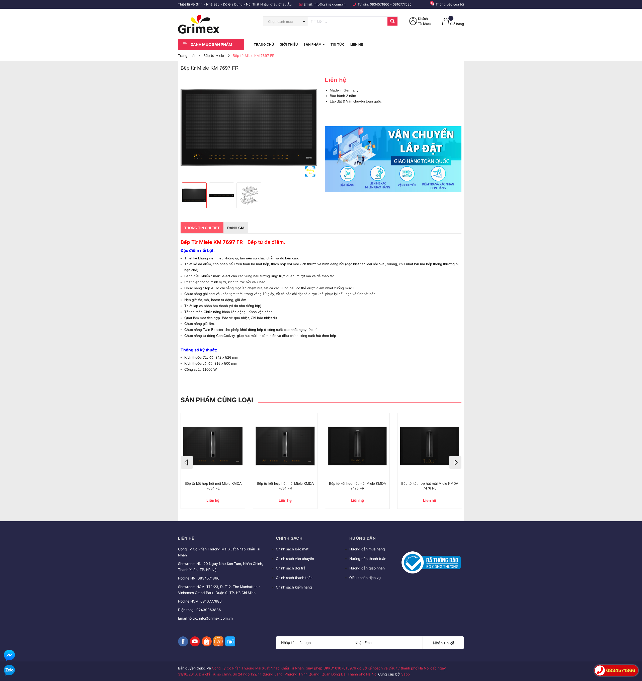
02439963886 (208, 610)
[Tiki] (230, 641)
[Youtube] (195, 641)
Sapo (405, 674)
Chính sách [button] (289, 538)
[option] (249, 127)
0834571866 (379, 4)
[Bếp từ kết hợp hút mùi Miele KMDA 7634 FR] (285, 446)
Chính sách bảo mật (292, 549)
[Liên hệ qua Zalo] (9, 670)
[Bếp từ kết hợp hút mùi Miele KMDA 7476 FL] (429, 446)
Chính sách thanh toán (294, 577)
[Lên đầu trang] (633, 656)
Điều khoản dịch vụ (365, 577)
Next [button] (455, 462)
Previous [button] (187, 462)
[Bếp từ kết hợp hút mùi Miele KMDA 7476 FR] (357, 446)
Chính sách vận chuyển (295, 558)
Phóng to (310, 172)
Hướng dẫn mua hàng (367, 549)
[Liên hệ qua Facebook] (9, 655)
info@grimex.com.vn (330, 4)
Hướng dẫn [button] (362, 538)
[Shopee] (207, 641)
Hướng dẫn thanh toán (367, 558)
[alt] (393, 159)
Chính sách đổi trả (290, 568)
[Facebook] (183, 641)
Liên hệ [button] (186, 538)
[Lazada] (218, 641)
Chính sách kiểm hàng (294, 587)
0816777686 (402, 4)
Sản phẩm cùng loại (217, 400)
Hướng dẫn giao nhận (367, 568)
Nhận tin (441, 642)
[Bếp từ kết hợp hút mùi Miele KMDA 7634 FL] (213, 446)
